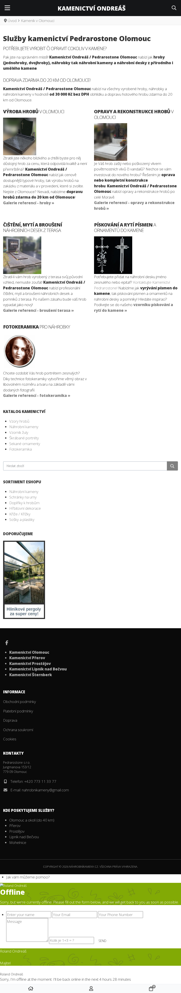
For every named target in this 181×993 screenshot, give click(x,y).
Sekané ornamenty (24, 443)
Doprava (10, 720)
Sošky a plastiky (21, 519)
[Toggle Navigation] (7, 8)
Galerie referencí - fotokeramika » (36, 395)
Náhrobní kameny (23, 426)
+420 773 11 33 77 (40, 781)
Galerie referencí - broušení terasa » (38, 310)
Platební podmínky (18, 711)
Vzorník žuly (18, 432)
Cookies (9, 738)
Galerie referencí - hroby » (28, 202)
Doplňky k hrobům (24, 502)
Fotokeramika (20, 449)
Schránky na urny (23, 497)
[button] (174, 8)
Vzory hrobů (19, 421)
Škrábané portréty (24, 437)
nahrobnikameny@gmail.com (45, 789)
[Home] (30, 989)
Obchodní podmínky (19, 701)
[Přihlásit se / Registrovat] (91, 989)
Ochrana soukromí (18, 729)
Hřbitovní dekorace (25, 508)
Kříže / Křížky (19, 514)
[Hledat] (172, 466)
